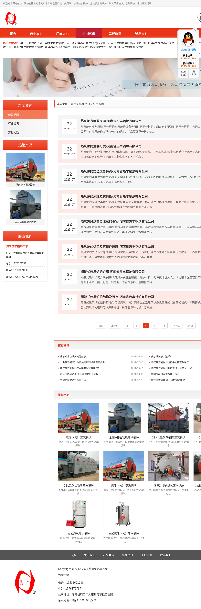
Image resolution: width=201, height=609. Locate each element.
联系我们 (141, 33)
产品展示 (62, 33)
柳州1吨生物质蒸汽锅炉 (128, 47)
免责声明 (63, 575)
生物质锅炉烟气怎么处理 (101, 380)
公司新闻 (13, 114)
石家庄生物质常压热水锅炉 (124, 43)
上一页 (114, 325)
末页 (190, 325)
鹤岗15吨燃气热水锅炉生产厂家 (92, 47)
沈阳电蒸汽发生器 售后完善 (88, 43)
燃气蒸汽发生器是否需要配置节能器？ (101, 368)
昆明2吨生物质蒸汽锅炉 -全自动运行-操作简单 (42, 47)
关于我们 (36, 33)
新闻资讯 (88, 33)
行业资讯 (13, 123)
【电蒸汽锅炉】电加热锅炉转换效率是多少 (101, 362)
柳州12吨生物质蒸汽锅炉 (158, 43)
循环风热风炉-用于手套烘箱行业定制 (101, 374)
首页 (13, 33)
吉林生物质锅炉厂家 (57, 43)
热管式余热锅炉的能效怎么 (101, 356)
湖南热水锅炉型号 (31, 43)
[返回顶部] (194, 73)
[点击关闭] (194, 29)
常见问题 (13, 132)
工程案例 (115, 33)
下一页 (176, 325)
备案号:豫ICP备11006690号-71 (77, 600)
